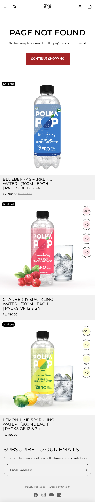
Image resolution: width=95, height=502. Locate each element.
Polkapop (40, 486)
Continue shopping (47, 59)
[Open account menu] (80, 6)
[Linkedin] (59, 495)
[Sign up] (85, 470)
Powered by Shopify (58, 486)
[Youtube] (51, 495)
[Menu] (5, 7)
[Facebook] (35, 495)
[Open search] (14, 6)
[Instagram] (43, 495)
